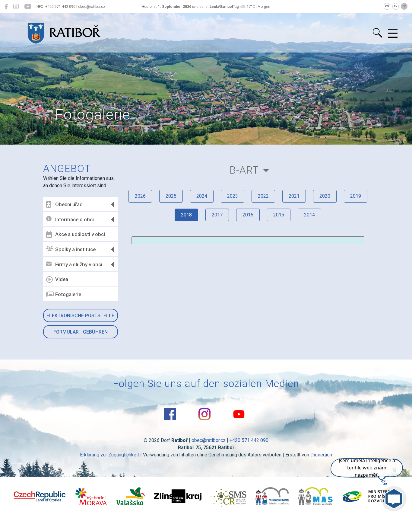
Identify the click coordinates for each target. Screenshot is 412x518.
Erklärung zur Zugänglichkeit (109, 455)
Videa (61, 279)
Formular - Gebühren (80, 332)
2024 (201, 196)
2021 (294, 196)
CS (387, 6)
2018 (186, 215)
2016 (247, 215)
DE (404, 6)
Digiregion (321, 455)
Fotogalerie (68, 294)
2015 (278, 215)
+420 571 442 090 (249, 440)
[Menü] (393, 33)
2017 (217, 215)
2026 (140, 196)
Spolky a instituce (75, 249)
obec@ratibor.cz (209, 440)
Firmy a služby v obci (78, 264)
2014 (309, 215)
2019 (355, 196)
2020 (324, 196)
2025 (171, 196)
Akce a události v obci (80, 234)
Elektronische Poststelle (80, 315)
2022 (263, 196)
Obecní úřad (69, 204)
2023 (232, 196)
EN (396, 6)
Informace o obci (74, 219)
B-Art (244, 170)
